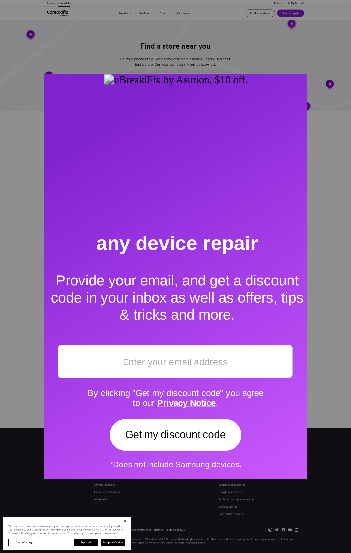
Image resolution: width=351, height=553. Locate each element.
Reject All (86, 542)
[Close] (125, 521)
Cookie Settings (24, 542)
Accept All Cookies (113, 542)
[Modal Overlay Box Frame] (175, 276)
